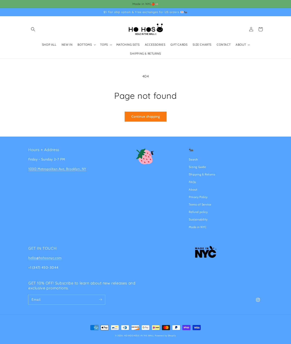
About (193, 189)
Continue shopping (145, 116)
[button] (33, 29)
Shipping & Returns (202, 174)
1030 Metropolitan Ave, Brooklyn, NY (57, 169)
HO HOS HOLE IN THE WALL (139, 335)
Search (193, 159)
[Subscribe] (100, 299)
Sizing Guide (197, 167)
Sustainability (198, 219)
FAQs (192, 182)
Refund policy (198, 212)
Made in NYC (198, 227)
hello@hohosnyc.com (45, 258)
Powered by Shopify (165, 335)
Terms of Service (200, 204)
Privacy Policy (198, 197)
